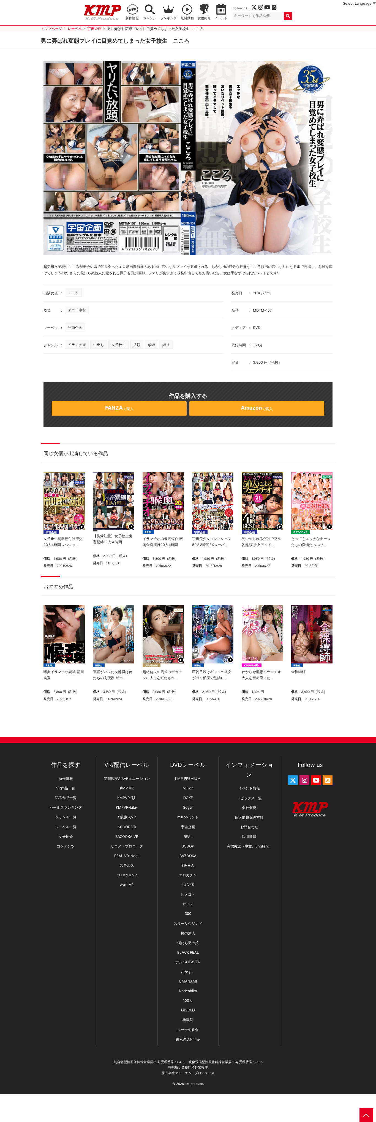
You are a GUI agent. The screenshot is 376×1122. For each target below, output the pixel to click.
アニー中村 (77, 310)
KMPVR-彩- (251, 665)
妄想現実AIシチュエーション (127, 778)
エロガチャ (188, 875)
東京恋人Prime (188, 1039)
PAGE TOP (366, 1115)
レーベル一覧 (66, 827)
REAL (148, 532)
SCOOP (188, 846)
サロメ (187, 904)
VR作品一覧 (65, 788)
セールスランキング (66, 807)
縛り (166, 344)
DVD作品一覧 (66, 797)
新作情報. (133, 18)
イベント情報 (249, 788)
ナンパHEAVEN (188, 962)
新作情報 (66, 778)
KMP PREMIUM (188, 778)
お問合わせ (249, 827)
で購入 (119, 408)
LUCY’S (188, 884)
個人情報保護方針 (249, 817)
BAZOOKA (300, 532)
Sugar (188, 807)
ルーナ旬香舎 (188, 1029)
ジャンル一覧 (66, 817)
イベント (221, 18)
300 (188, 913)
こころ (73, 292)
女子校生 (118, 344)
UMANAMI (151, 665)
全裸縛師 (298, 672)
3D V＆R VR (127, 875)
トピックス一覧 (249, 798)
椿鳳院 (187, 1019)
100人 (188, 1000)
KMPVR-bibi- (127, 807)
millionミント (188, 817)
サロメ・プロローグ (127, 846)
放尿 (136, 344)
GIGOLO (188, 1010)
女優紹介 (204, 18)
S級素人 (187, 865)
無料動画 (187, 18)
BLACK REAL (188, 952)
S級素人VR (127, 817)
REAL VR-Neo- (126, 856)
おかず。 (188, 971)
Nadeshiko (188, 991)
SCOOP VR (127, 827)
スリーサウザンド (188, 923)
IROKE (188, 797)
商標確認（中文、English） (249, 846)
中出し (98, 344)
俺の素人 (188, 933)
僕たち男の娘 (188, 942)
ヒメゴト (188, 894)
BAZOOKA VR (126, 836)
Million (188, 788)
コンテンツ (66, 846)
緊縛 (151, 344)
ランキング (168, 18)
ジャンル (149, 18)
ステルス (127, 865)
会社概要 (249, 807)
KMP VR (126, 788)
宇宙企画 (75, 327)
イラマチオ (77, 344)
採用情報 (249, 836)
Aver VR (126, 884)
